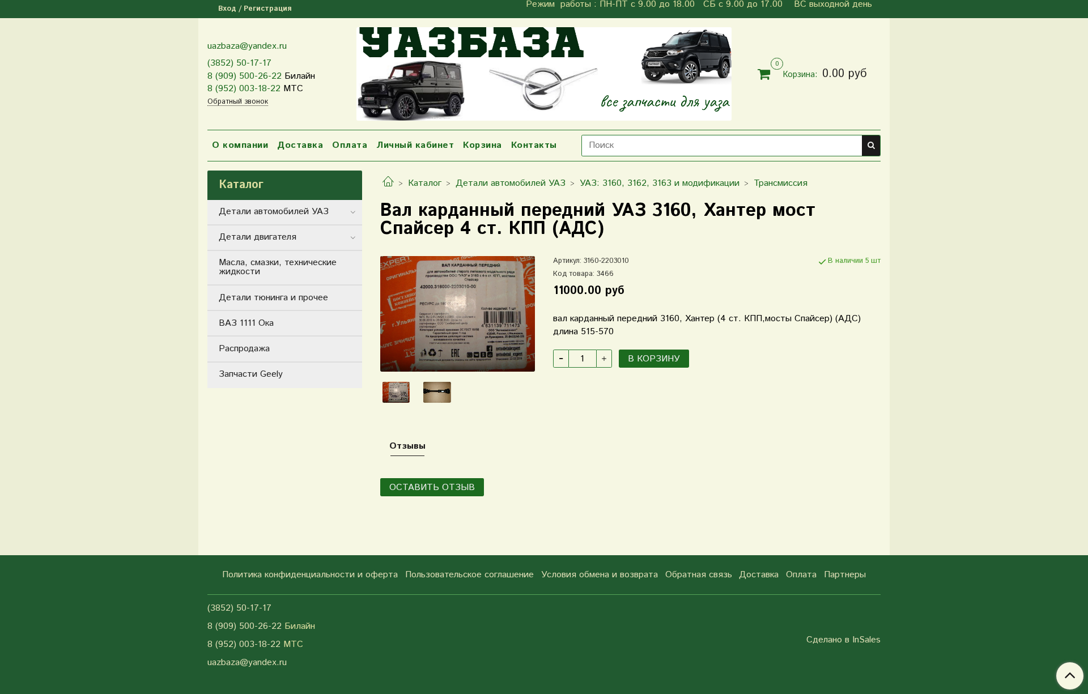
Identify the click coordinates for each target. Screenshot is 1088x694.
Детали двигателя (257, 237)
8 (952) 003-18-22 (243, 88)
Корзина (482, 145)
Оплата (349, 145)
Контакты (534, 145)
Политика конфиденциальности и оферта (310, 574)
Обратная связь (698, 574)
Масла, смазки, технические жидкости (278, 267)
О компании (240, 145)
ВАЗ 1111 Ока (246, 323)
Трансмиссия (781, 183)
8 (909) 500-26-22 (244, 76)
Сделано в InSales (843, 640)
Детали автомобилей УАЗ (511, 183)
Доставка (300, 145)
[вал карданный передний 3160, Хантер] (457, 313)
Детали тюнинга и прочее (273, 297)
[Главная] (388, 183)
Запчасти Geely (251, 374)
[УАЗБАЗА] (544, 71)
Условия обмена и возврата (599, 574)
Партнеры (845, 574)
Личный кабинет (415, 145)
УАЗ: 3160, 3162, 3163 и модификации (660, 183)
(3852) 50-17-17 (239, 63)
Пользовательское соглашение (469, 574)
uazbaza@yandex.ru (247, 46)
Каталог (424, 183)
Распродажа (244, 348)
